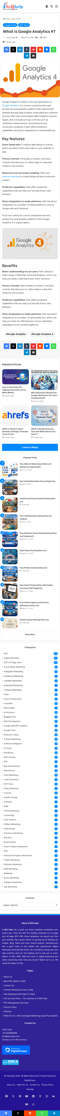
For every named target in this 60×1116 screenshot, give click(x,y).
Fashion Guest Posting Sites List (34, 619)
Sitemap (7, 1011)
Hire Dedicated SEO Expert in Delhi (19, 994)
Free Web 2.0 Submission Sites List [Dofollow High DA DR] (35, 465)
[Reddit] (40, 49)
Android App (9, 829)
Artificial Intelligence (13, 743)
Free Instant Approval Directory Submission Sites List (34, 604)
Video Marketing (11, 788)
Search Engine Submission (16, 846)
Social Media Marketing (14, 667)
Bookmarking (9, 842)
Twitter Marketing (12, 860)
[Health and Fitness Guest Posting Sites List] (10, 504)
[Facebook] (6, 49)
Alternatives (9, 770)
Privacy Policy (10, 1007)
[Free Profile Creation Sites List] (10, 574)
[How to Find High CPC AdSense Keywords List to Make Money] (15, 376)
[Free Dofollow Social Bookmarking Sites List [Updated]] (10, 539)
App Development (12, 766)
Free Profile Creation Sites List (33, 567)
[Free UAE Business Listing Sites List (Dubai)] (10, 522)
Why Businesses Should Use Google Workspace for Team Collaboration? (44, 395)
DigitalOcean (30, 1080)
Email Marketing (11, 775)
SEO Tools (16, 19)
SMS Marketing (11, 869)
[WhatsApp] (53, 49)
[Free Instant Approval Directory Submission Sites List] (10, 608)
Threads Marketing (12, 690)
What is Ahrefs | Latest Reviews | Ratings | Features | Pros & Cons (15, 431)
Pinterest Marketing (12, 864)
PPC (6, 761)
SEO (6, 653)
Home (7, 19)
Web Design (9, 708)
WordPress (9, 753)
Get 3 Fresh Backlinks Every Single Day (38, 481)
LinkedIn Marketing (13, 680)
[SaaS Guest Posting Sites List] (10, 556)
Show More (30, 634)
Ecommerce (9, 712)
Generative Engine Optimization (18, 855)
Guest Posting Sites (12, 699)
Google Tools (10, 25)
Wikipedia (8, 873)
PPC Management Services (16, 1003)
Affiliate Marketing (12, 824)
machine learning (10, 176)
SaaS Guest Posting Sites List (33, 550)
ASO (6, 851)
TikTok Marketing (11, 811)
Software (8, 802)
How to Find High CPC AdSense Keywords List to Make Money (14, 390)
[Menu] (56, 7)
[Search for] (51, 7)
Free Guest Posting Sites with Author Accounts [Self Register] (36, 586)
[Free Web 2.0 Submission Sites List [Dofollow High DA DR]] (10, 470)
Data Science (10, 820)
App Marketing (10, 887)
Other (6, 694)
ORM (6, 806)
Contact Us (9, 985)
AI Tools (7, 748)
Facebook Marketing (13, 676)
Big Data (8, 837)
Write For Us (22, 1085)
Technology (9, 815)
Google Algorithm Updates (15, 726)
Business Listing (11, 735)
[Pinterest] (33, 49)
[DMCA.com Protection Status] (10, 1064)
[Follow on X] (17, 37)
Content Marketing (12, 739)
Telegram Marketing (13, 882)
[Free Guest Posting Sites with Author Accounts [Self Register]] (10, 591)
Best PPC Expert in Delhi (15, 981)
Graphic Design (11, 797)
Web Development (12, 721)
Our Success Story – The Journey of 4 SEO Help (25, 998)
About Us (8, 977)
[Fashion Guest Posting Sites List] (10, 623)
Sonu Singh (11, 37)
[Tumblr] (26, 49)
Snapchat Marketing (13, 685)
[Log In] (46, 7)
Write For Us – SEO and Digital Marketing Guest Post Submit (30, 1016)
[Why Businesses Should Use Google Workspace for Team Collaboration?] (44, 379)
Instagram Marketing (13, 671)
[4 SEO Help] (12, 6)
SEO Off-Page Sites (12, 662)
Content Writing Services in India (18, 990)
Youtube (7, 793)
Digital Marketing (11, 658)
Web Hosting (9, 757)
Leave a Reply (30, 447)
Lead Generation (11, 779)
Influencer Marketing (13, 833)
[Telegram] (26, 56)
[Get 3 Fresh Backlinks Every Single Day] (10, 487)
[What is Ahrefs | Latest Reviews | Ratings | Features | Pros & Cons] (15, 415)
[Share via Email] (33, 56)
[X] (13, 49)
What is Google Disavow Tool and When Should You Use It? (43, 431)
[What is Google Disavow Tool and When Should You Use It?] (44, 415)
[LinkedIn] (20, 49)
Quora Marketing (11, 878)
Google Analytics (10, 105)
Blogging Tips (10, 717)
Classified (8, 703)
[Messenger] (47, 49)
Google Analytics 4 (43, 334)
